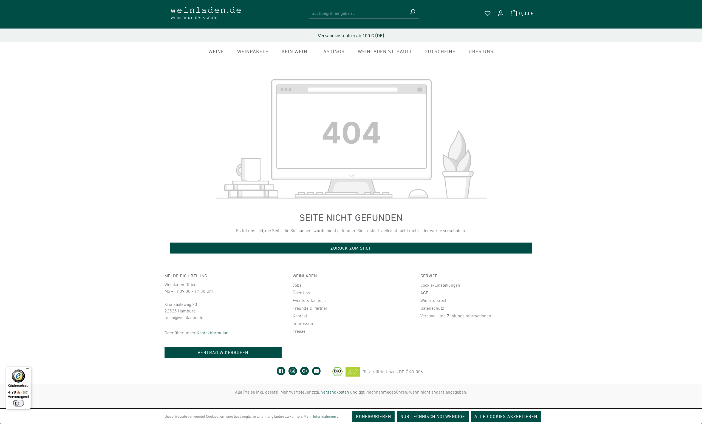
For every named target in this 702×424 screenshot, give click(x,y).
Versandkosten (335, 391)
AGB (424, 292)
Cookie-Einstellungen (440, 285)
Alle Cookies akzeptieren (505, 416)
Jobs (297, 285)
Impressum (304, 323)
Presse (299, 331)
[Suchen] (412, 13)
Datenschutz (432, 308)
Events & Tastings (309, 300)
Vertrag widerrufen (223, 352)
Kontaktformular (212, 332)
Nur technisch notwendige (432, 416)
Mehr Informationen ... (321, 416)
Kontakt (300, 315)
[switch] (18, 403)
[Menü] (27, 369)
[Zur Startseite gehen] (206, 13)
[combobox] (357, 13)
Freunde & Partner (310, 308)
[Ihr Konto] (500, 13)
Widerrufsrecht (434, 300)
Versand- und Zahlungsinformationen (455, 315)
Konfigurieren (373, 416)
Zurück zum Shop (351, 248)
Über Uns (301, 292)
